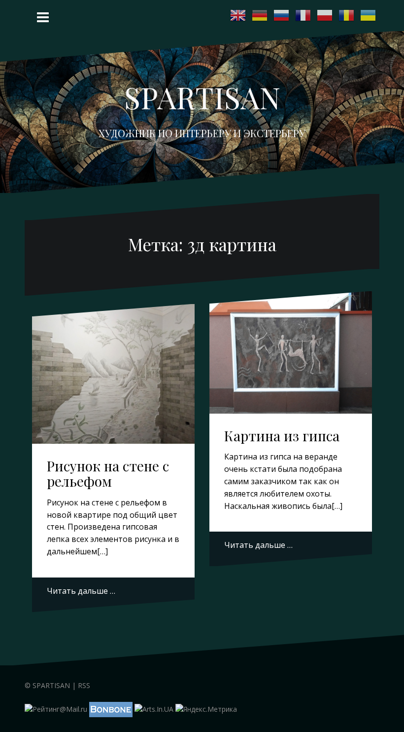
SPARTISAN (202, 96)
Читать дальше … (81, 590)
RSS (84, 685)
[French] (303, 15)
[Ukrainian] (368, 15)
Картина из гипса (281, 435)
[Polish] (325, 15)
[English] (238, 15)
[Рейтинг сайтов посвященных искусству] (154, 708)
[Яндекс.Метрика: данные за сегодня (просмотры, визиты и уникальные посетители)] (206, 709)
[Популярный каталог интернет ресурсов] (111, 708)
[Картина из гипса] (291, 354)
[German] (260, 15)
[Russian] (282, 15)
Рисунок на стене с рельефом (108, 473)
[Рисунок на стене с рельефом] (114, 374)
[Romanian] (347, 15)
